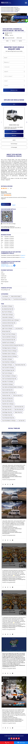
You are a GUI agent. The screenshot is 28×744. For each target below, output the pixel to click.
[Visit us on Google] (12, 739)
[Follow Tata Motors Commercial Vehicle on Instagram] (14, 739)
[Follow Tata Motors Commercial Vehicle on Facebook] (9, 739)
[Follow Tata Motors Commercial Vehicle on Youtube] (16, 739)
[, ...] (14, 644)
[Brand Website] (19, 739)
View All (13, 204)
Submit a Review (6, 204)
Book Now (14, 135)
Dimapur (23, 257)
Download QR (5, 230)
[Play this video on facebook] (14, 555)
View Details (14, 131)
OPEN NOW (19, 38)
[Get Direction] (14, 266)
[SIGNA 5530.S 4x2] (14, 115)
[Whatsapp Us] (26, 20)
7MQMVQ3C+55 (4, 264)
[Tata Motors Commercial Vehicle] (6, 3)
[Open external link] (21, 18)
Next (27, 123)
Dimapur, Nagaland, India (7, 266)
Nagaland (23, 255)
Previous (1, 123)
